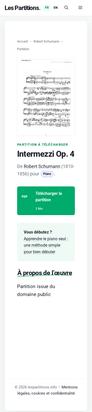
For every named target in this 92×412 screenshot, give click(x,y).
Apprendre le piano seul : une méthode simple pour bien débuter (46, 245)
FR (47, 7)
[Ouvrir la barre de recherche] (66, 8)
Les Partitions (22, 8)
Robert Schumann (46, 41)
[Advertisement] (46, 328)
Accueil (22, 41)
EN (55, 7)
